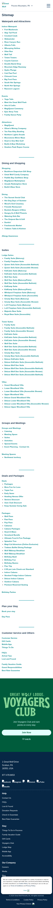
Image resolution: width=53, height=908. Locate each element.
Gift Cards (6, 641)
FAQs (4, 802)
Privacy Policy (30, 885)
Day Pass (6, 617)
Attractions (7, 122)
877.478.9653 (8, 775)
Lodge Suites (8, 255)
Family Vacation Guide (11, 664)
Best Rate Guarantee (11, 670)
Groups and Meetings (11, 428)
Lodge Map (6, 847)
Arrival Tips (7, 656)
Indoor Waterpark (9, 26)
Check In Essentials (10, 815)
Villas (4, 382)
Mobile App (7, 644)
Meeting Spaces (9, 454)
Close (25, 890)
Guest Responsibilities (12, 667)
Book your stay (8, 611)
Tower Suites (7, 322)
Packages (6, 513)
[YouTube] (40, 781)
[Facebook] (6, 781)
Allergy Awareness (10, 236)
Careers (5, 867)
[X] (24, 781)
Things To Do (8, 647)
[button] (48, 6)
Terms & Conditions (17, 885)
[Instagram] (16, 781)
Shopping (6, 168)
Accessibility (7, 856)
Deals (4, 481)
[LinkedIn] (6, 786)
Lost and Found (9, 659)
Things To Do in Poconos (12, 830)
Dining (5, 194)
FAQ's (4, 653)
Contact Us (6, 798)
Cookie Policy (23, 883)
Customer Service (9, 638)
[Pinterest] (31, 781)
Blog (4, 875)
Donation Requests (10, 810)
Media (4, 871)
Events (5, 96)
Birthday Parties (9, 592)
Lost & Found (7, 806)
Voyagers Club (8, 843)
